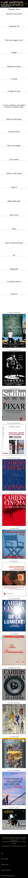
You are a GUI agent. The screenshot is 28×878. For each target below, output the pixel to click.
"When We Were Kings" (14, 119)
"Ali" (14, 255)
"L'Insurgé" (14, 79)
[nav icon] (26, 4)
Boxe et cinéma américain (14, 243)
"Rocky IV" (14, 294)
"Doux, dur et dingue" (14, 145)
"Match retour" (14, 215)
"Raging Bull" (14, 269)
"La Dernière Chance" (14, 281)
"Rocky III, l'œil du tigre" (14, 173)
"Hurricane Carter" (14, 132)
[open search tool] (23, 3)
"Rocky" (14, 229)
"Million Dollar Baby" (14, 201)
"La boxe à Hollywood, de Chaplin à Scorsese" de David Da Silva (14, 106)
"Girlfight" (14, 52)
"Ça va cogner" (14, 159)
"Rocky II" (14, 187)
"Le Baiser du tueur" (14, 91)
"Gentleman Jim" (14, 26)
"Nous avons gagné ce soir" (14, 40)
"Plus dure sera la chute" (14, 14)
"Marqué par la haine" (14, 66)
